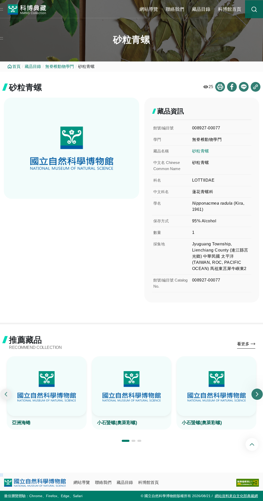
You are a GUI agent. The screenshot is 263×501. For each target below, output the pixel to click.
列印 (220, 87)
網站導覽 (148, 9)
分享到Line (244, 87)
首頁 (16, 66)
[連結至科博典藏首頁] (27, 8)
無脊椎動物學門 (59, 66)
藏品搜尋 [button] (254, 9)
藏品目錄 (201, 9)
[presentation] (6, 394)
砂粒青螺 (200, 151)
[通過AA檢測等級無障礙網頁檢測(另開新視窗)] (247, 483)
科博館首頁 (229, 9)
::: (1, 9)
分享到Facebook (232, 87)
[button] (125, 441)
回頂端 (256, 444)
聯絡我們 (175, 9)
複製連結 (255, 87)
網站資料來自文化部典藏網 (236, 496)
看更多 (243, 344)
